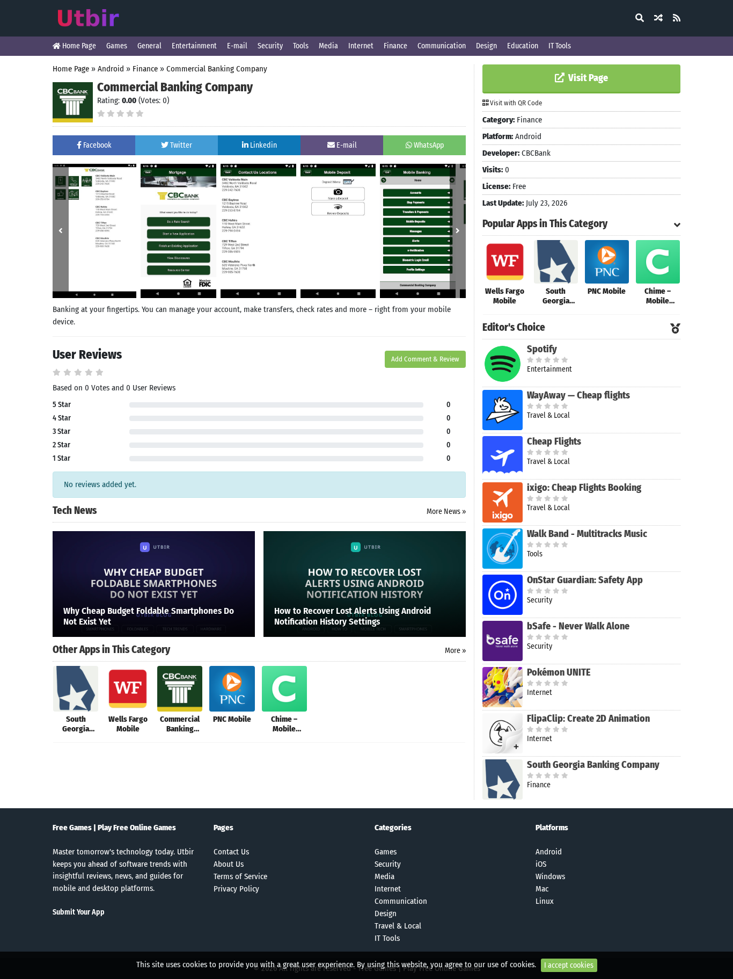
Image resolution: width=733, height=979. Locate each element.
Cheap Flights (554, 441)
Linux (545, 901)
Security (270, 45)
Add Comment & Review (425, 359)
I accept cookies (568, 965)
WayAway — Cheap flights (578, 395)
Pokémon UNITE (559, 672)
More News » (446, 511)
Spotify (542, 349)
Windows (550, 876)
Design (486, 45)
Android (111, 69)
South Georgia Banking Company (593, 764)
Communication (441, 45)
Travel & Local (398, 926)
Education (522, 45)
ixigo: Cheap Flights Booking (584, 487)
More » (455, 650)
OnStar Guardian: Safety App (585, 580)
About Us (229, 864)
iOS (541, 864)
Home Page (78, 45)
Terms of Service (240, 876)
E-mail (237, 45)
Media (328, 45)
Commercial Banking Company (216, 69)
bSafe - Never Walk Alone (578, 626)
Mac (542, 889)
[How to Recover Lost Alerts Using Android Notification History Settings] (364, 583)
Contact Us (231, 852)
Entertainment (194, 45)
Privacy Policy (236, 889)
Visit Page (587, 78)
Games (116, 45)
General (149, 45)
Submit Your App (79, 912)
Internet (360, 45)
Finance (395, 45)
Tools (301, 45)
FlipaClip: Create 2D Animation (588, 718)
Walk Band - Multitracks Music (587, 533)
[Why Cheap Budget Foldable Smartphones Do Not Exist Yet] (154, 583)
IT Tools (559, 45)
